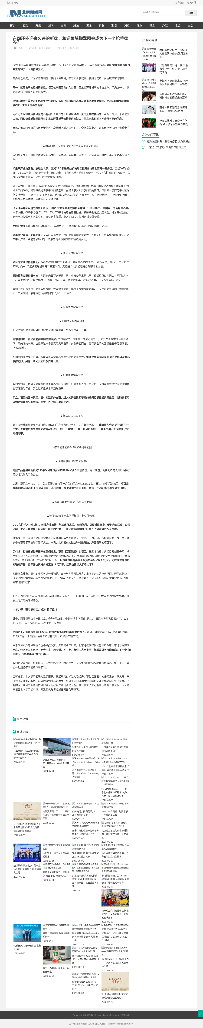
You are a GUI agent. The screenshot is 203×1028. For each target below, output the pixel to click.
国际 (63, 25)
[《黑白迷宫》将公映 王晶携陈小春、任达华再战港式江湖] (149, 71)
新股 (101, 25)
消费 (127, 25)
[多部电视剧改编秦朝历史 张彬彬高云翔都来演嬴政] (149, 100)
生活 (190, 25)
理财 (139, 25)
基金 (152, 25)
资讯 (38, 25)
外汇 (165, 25)
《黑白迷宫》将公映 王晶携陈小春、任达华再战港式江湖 (173, 69)
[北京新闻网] (26, 17)
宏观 (25, 25)
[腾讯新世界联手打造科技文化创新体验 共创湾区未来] (149, 59)
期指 (114, 25)
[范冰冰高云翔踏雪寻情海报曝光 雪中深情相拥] (149, 113)
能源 (177, 25)
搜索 (191, 13)
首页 (13, 25)
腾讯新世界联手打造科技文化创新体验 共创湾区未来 (173, 53)
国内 (51, 25)
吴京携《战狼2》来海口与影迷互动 (166, 147)
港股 (89, 25)
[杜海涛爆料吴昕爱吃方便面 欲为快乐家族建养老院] (149, 127)
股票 (76, 25)
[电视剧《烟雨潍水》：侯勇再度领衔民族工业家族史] (149, 90)
